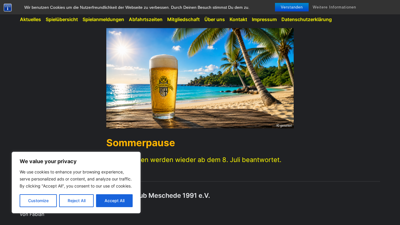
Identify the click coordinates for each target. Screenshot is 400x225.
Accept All (114, 200)
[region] (76, 182)
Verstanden (292, 7)
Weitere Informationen (334, 7)
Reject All (77, 200)
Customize (38, 200)
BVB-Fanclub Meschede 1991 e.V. (158, 195)
